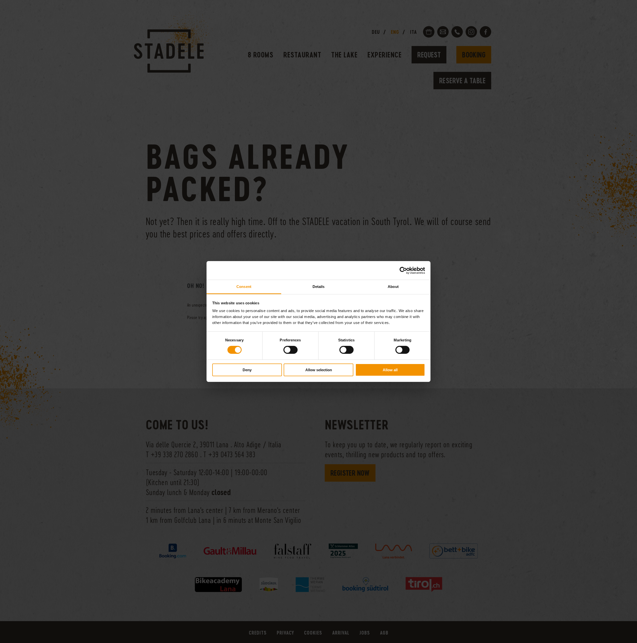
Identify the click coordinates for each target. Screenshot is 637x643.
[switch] (290, 350)
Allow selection (318, 370)
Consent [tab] (243, 286)
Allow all (390, 370)
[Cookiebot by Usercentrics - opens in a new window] (403, 270)
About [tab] (393, 286)
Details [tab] (319, 286)
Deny (247, 370)
